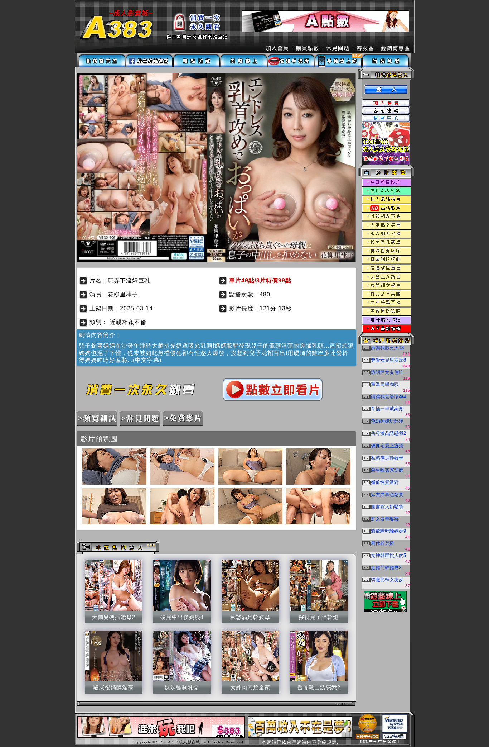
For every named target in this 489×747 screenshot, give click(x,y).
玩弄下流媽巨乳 (129, 280)
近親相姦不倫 (128, 322)
